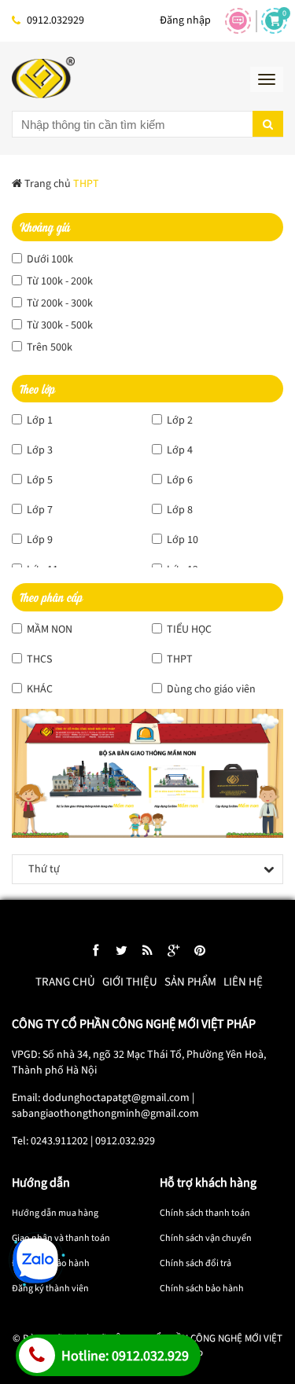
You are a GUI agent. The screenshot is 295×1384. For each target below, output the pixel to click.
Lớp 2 (178, 420)
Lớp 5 (38, 480)
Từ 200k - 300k (58, 303)
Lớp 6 (178, 480)
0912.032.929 (125, 1141)
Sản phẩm (190, 982)
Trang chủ (46, 184)
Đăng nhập (185, 20)
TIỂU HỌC (188, 629)
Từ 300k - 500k (58, 325)
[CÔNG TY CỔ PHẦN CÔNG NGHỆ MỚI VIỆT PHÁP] (43, 77)
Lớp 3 (38, 450)
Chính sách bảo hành (202, 1288)
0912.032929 (55, 20)
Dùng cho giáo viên (210, 689)
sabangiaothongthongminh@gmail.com (105, 1114)
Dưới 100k (48, 259)
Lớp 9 (38, 540)
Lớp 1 (38, 420)
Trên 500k (48, 347)
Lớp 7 (38, 510)
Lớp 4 (178, 450)
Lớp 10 (181, 540)
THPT (178, 659)
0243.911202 (59, 1141)
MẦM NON (48, 629)
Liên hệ (243, 982)
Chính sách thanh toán (205, 1213)
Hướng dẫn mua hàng (55, 1213)
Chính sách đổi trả (195, 1263)
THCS (38, 659)
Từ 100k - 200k (58, 281)
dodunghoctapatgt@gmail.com (116, 1098)
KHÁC (38, 689)
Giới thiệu (129, 982)
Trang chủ (65, 982)
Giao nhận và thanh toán (61, 1238)
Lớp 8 (178, 510)
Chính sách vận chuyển (206, 1238)
